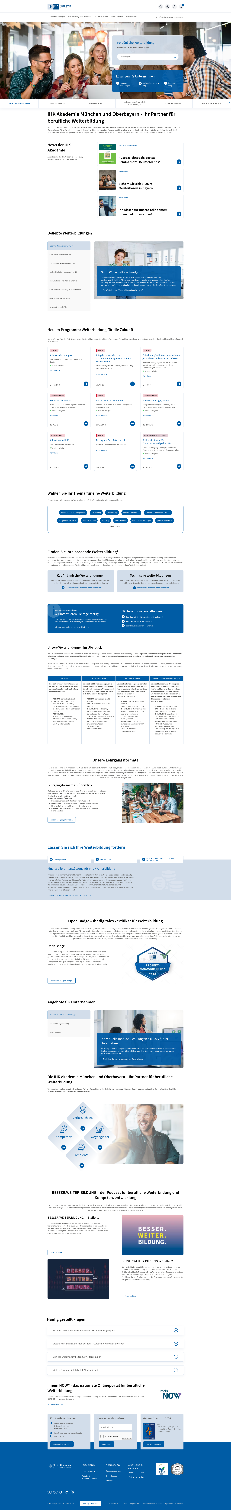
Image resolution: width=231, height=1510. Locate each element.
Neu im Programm (57, 103)
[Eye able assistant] (167, 6)
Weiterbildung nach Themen (79, 16)
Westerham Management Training (155, 435)
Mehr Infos (54, 370)
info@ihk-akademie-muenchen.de (68, 1433)
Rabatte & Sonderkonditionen (90, 1477)
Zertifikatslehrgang (57, 395)
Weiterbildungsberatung (59, 1023)
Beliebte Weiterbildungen (19, 103)
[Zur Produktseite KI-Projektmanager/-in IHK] (179, 423)
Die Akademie (131, 16)
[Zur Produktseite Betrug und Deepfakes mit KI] (132, 466)
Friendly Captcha (127, 1438)
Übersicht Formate (113, 1471)
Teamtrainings (55, 1032)
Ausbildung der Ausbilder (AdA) (62, 263)
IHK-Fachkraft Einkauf (60, 400)
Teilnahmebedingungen (152, 1503)
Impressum (134, 1503)
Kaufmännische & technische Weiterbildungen (134, 103)
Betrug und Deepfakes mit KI (110, 440)
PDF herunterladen (153, 1444)
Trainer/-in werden (136, 1477)
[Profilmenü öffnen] (174, 6)
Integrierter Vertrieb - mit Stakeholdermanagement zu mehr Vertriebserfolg (113, 358)
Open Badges (111, 1476)
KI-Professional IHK (59, 440)
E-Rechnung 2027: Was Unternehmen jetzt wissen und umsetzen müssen (161, 357)
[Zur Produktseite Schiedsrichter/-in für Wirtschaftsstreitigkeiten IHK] (179, 466)
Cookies (124, 1503)
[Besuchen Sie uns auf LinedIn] (50, 1492)
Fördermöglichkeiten (90, 1471)
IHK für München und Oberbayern (169, 17)
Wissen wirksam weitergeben (110, 400)
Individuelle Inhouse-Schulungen (63, 1015)
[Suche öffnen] (160, 6)
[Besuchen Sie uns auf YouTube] (67, 1492)
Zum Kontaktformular (62, 1444)
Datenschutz (113, 1503)
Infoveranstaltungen (173, 103)
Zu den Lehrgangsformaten (62, 820)
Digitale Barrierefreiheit (173, 1503)
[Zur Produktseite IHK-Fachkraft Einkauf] (86, 423)
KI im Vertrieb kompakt (61, 355)
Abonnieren (106, 1444)
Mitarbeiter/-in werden (138, 1472)
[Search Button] (176, 56)
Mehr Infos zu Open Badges (62, 980)
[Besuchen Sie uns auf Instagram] (55, 1492)
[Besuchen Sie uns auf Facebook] (61, 1492)
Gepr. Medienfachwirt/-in (59, 298)
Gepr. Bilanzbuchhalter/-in (60, 254)
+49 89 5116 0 (59, 1436)
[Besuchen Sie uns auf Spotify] (73, 1492)
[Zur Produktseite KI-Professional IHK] (86, 466)
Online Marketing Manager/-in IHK (63, 272)
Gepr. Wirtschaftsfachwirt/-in (61, 246)
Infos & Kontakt (117, 16)
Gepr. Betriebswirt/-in (58, 307)
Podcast (109, 1480)
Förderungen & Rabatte (211, 103)
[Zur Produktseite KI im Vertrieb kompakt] (86, 384)
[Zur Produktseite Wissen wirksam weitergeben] (132, 423)
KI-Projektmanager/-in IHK (156, 400)
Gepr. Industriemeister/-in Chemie (63, 281)
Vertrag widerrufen (91, 1503)
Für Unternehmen (101, 16)
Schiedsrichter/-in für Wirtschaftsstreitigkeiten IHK (157, 442)
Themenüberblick (96, 103)
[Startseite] (59, 6)
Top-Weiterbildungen (56, 16)
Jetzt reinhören (57, 1252)
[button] (230, 103)
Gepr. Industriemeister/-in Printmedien (65, 289)
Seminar (54, 350)
